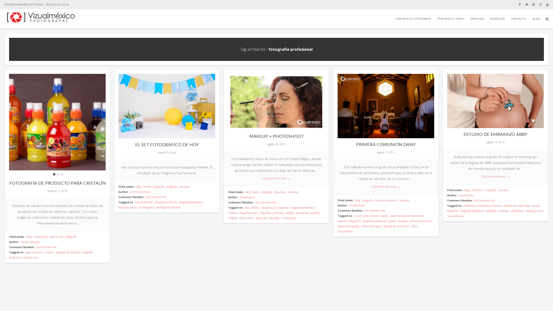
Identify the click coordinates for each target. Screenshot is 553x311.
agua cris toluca (34, 252)
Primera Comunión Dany (386, 144)
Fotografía (70, 237)
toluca (414, 226)
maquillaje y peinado (271, 213)
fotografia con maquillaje (275, 207)
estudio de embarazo (489, 206)
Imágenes (171, 187)
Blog (536, 18)
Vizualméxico (247, 197)
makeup (233, 213)
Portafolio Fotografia (413, 18)
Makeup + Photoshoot (276, 136)
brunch (375, 216)
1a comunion (361, 216)
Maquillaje (280, 192)
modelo (289, 213)
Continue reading (276, 178)
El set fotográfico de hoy (167, 144)
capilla (384, 216)
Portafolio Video (450, 18)
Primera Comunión (386, 200)
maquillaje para (248, 213)
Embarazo (477, 190)
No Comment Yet (47, 247)
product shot (31, 257)
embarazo (469, 206)
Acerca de (497, 18)
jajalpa (392, 221)
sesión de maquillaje (267, 218)
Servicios (477, 18)
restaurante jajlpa (371, 226)
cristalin (49, 252)
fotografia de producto (68, 252)
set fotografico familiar (168, 207)
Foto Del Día (56, 237)
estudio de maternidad (517, 206)
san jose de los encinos (396, 226)
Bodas (256, 192)
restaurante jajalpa (348, 226)
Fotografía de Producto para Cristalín (57, 183)
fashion (256, 207)
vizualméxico (288, 218)
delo (247, 207)
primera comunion (420, 221)
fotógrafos (491, 211)
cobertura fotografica (349, 221)
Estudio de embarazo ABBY (495, 134)
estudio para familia (166, 202)
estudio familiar (144, 202)
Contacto (518, 18)
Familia (147, 187)
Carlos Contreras (30, 242)
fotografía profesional (191, 202)
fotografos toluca (128, 207)
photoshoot (302, 213)
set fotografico (146, 207)
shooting (530, 211)
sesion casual (246, 218)
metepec (403, 221)
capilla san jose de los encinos (407, 216)
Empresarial (40, 237)
